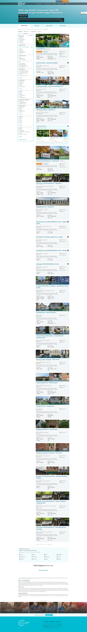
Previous (37, 544)
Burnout (21, 112)
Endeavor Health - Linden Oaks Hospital (47, 63)
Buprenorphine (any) (23, 102)
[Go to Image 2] (51, 83)
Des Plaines (47, 556)
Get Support (52, 621)
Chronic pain (22, 113)
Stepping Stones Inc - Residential (45, 206)
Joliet (34, 554)
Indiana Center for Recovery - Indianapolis (56, 137)
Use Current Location (23, 16)
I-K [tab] (29, 552)
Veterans (21, 85)
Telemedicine (22, 42)
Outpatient (21, 40)
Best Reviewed (34, 31)
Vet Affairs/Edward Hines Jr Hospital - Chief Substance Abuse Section (52, 286)
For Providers (57, 621)
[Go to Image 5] (51, 46)
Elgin (46, 554)
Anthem (21, 53)
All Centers (20, 31)
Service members (22, 86)
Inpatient (21, 38)
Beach (21, 118)
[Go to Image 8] (54, 46)
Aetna (21, 48)
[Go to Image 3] (49, 46)
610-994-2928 (39, 363)
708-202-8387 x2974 (40, 291)
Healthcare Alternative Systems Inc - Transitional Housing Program (51, 477)
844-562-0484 (39, 51)
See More (55, 58)
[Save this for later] (68, 35)
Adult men (21, 81)
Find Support (66, 1)
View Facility (45, 51)
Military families (22, 87)
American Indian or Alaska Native (25, 131)
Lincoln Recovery (40, 48)
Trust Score (60, 584)
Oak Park (21, 559)
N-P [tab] (33, 552)
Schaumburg (22, 556)
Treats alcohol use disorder (24, 70)
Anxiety (21, 109)
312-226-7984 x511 (39, 187)
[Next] (67, 40)
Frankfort (59, 559)
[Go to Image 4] (50, 46)
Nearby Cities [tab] (22, 552)
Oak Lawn (59, 556)
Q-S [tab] (35, 552)
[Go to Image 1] (48, 46)
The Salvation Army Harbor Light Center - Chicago (49, 237)
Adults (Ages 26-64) (23, 64)
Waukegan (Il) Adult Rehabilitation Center (47, 264)
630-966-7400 (39, 90)
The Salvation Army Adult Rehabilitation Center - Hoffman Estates (51, 222)
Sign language (22, 130)
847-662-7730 (39, 254)
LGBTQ (21, 84)
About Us (67, 3)
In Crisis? (83, 12)
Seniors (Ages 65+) (22, 63)
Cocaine (21, 96)
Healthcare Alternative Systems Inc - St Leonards (49, 453)
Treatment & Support (47, 3)
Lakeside (21, 124)
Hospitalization (22, 39)
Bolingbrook (60, 554)
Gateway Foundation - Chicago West (45, 109)
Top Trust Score (27, 31)
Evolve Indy (65, 137)
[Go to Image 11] (56, 46)
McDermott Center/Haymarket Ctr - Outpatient (48, 183)
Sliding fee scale (22, 58)
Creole (21, 135)
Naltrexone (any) (22, 103)
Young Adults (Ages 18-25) (24, 65)
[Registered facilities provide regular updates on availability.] (66, 56)
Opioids (21, 92)
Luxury (21, 74)
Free (20, 57)
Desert (21, 123)
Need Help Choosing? (22, 139)
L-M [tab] (31, 552)
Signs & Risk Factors (39, 3)
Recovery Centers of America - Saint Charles (47, 359)
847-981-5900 (39, 341)
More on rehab (45, 29)
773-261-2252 (39, 433)
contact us (52, 595)
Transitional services (23, 76)
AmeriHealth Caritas (23, 52)
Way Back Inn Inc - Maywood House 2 (46, 312)
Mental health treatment (23, 73)
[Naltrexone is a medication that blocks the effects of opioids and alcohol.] (25, 103)
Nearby (40, 31)
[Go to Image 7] (53, 46)
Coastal (21, 120)
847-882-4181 (39, 386)
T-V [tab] (37, 552)
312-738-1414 (39, 456)
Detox (21, 41)
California (41, 127)
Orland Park (35, 556)
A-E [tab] (25, 552)
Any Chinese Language (23, 134)
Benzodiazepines (22, 95)
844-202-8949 (39, 163)
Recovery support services (24, 75)
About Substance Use (60, 3)
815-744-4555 (39, 210)
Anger (21, 108)
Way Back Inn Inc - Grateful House (45, 406)
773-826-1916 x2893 (40, 113)
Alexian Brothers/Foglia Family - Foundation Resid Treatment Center (49, 336)
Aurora (21, 554)
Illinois (23, 550)
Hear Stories (59, 1)
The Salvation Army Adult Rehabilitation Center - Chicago (51, 250)
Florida (45, 127)
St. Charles (34, 559)
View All (20, 77)
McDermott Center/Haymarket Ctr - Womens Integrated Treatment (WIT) (51, 502)
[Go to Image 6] (52, 46)
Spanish (21, 129)
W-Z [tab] (39, 552)
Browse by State (43, 570)
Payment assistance (23, 59)
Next (50, 544)
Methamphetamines (23, 97)
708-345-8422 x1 (39, 316)
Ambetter (21, 49)
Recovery (54, 3)
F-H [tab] (27, 552)
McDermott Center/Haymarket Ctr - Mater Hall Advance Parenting (51, 528)
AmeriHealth (22, 51)
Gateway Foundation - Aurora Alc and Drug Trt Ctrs (49, 86)
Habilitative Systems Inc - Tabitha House (47, 429)
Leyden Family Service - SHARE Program (47, 382)
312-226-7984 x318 (39, 533)
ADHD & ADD (22, 107)
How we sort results (30, 35)
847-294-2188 (39, 227)
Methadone (21, 101)
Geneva (46, 559)
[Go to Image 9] (55, 46)
